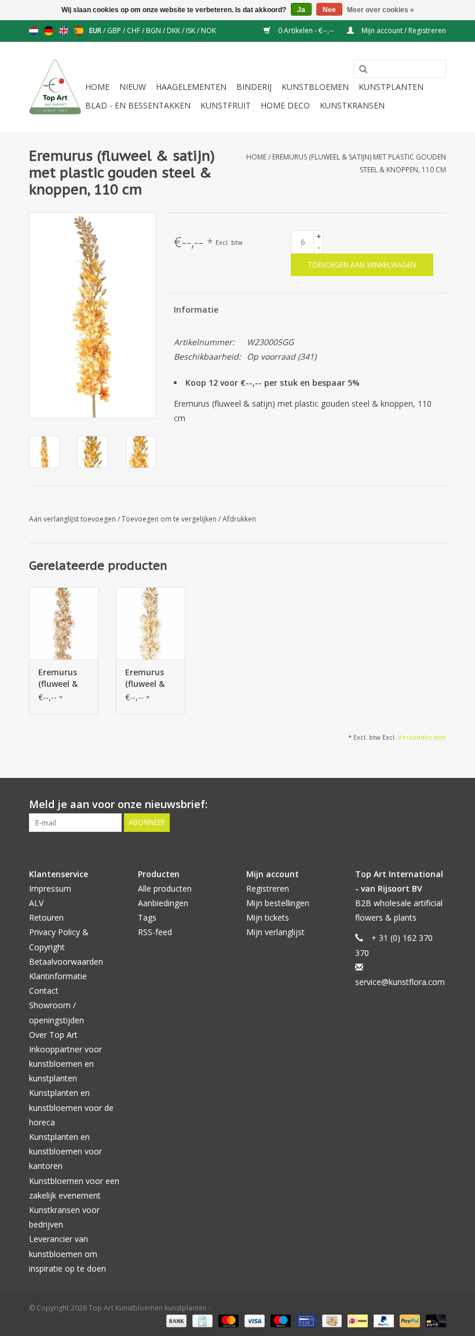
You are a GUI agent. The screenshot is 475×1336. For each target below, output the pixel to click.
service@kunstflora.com (400, 981)
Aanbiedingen (163, 902)
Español (78, 30)
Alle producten (165, 888)
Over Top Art (53, 1034)
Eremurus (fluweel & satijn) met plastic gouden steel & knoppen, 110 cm (60, 678)
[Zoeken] (359, 69)
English (63, 30)
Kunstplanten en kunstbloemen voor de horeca (71, 1107)
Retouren (46, 917)
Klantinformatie (58, 976)
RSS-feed (155, 931)
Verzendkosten (422, 737)
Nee (329, 10)
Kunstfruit (225, 105)
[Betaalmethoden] (175, 1320)
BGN (154, 30)
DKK (174, 30)
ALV (36, 902)
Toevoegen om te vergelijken (170, 519)
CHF (134, 30)
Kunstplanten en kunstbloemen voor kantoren (65, 1151)
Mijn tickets (267, 917)
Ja (301, 10)
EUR (96, 30)
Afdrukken (239, 519)
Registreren (267, 888)
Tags (147, 917)
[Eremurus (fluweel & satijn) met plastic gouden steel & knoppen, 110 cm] (63, 623)
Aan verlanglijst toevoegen (73, 519)
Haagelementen (191, 86)
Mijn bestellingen (277, 902)
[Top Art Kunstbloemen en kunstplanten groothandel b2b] (55, 87)
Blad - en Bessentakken (138, 105)
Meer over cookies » (380, 10)
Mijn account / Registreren (403, 30)
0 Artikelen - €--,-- (305, 30)
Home (97, 86)
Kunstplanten (391, 86)
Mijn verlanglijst (275, 931)
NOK (208, 30)
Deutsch (48, 30)
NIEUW (132, 86)
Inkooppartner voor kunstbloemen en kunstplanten (65, 1064)
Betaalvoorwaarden (66, 961)
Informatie (196, 309)
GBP (115, 30)
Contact (44, 990)
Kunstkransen (352, 105)
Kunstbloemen (315, 86)
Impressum (50, 888)
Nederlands (33, 30)
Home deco (285, 105)
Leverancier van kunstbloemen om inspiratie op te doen (67, 1253)
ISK (191, 30)
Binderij (254, 86)
